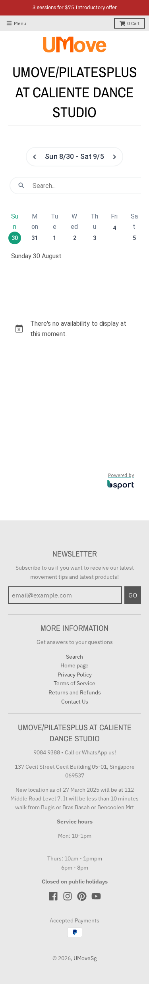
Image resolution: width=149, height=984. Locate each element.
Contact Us (74, 701)
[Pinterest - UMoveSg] (82, 896)
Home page (74, 665)
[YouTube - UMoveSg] (96, 896)
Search (74, 656)
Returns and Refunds (74, 692)
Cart (133, 23)
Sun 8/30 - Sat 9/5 (74, 156)
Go (132, 595)
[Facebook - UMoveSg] (53, 896)
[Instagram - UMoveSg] (67, 896)
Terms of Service (74, 683)
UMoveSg (85, 958)
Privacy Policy (75, 674)
